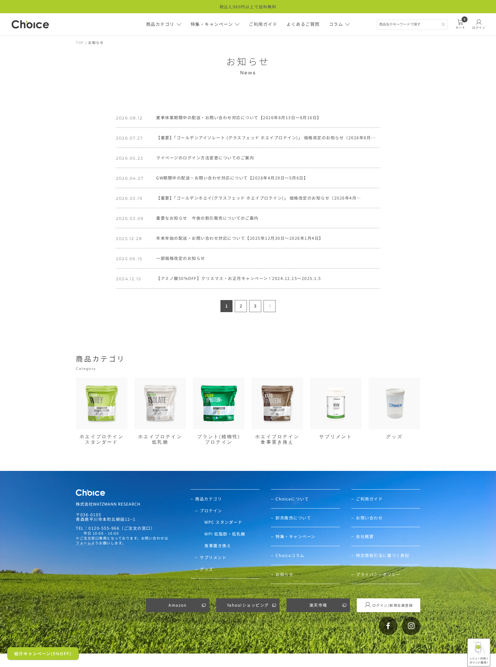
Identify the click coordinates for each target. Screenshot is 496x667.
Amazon (177, 605)
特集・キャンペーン (212, 24)
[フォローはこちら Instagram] (411, 626)
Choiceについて (292, 498)
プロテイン (211, 510)
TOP (80, 42)
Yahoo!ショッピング (248, 605)
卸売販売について (293, 517)
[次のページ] (270, 306)
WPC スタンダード (223, 522)
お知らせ (284, 574)
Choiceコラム (290, 555)
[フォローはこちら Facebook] (388, 626)
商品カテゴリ (160, 24)
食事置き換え (217, 545)
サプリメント (213, 557)
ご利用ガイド (263, 24)
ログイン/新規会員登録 (392, 605)
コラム (336, 24)
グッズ (206, 569)
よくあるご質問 (303, 24)
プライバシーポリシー (378, 574)
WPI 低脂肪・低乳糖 (224, 533)
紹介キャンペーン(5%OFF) (42, 653)
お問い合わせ (369, 517)
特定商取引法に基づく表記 (382, 555)
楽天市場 (318, 605)
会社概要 (365, 536)
